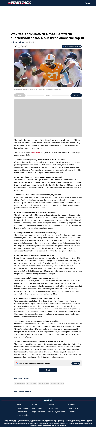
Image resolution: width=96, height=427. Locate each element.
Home (16, 391)
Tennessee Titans (20, 383)
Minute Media (12, 420)
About (19, 405)
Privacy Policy (53, 408)
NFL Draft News (25, 391)
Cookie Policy (22, 412)
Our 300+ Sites (73, 405)
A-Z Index (71, 412)
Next (76, 95)
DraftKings (36, 152)
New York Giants (31, 383)
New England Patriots (57, 383)
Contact (51, 405)
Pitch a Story (37, 408)
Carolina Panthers (43, 383)
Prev (20, 95)
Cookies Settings (23, 415)
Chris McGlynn (18, 42)
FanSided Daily (22, 408)
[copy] (25, 46)
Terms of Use (73, 408)
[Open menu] (5, 3)
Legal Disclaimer (38, 412)
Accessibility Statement (56, 412)
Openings (35, 405)
